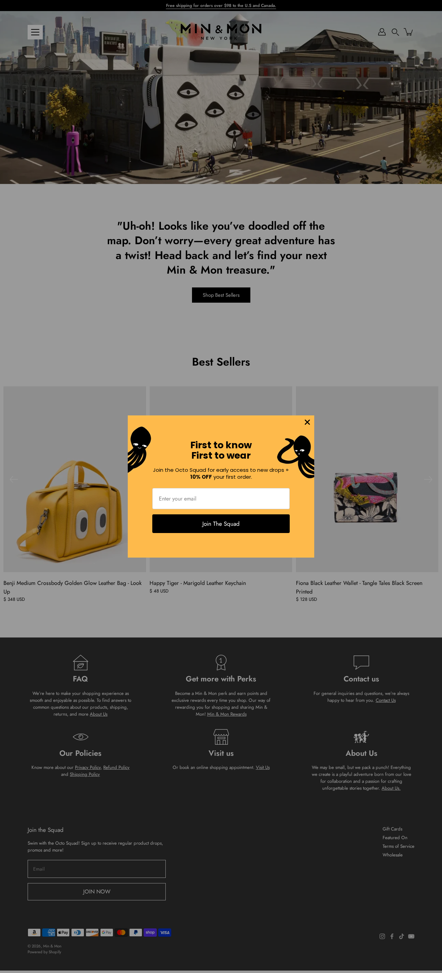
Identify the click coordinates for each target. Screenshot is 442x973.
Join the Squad (221, 524)
